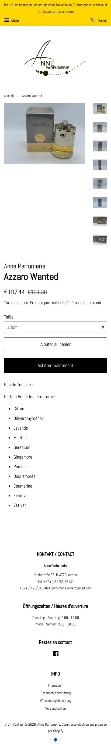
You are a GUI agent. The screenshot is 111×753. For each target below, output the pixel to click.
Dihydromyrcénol (28, 418)
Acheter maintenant (55, 365)
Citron (18, 408)
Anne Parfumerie (48, 724)
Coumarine (22, 486)
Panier (102, 20)
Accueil (9, 96)
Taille (8, 317)
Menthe (20, 437)
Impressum (55, 685)
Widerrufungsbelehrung (55, 700)
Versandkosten (55, 708)
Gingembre (22, 457)
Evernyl (19, 495)
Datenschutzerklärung (55, 692)
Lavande (20, 428)
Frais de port (40, 303)
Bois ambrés (24, 476)
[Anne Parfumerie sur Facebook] (56, 654)
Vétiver (19, 505)
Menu (15, 20)
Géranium (21, 447)
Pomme (20, 466)
